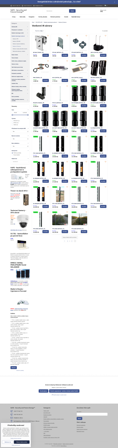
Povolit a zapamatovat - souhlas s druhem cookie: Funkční (64, 391)
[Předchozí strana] (64, 241)
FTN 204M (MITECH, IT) (78, 203)
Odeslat (79, 418)
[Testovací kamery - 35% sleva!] (23, 222)
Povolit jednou (43, 391)
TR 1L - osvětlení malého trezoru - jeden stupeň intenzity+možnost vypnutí (19, 320)
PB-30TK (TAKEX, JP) (96, 77)
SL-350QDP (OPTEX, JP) (97, 153)
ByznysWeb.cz (63, 445)
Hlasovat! (14, 367)
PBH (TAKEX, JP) (37, 77)
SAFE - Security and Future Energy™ (18, 11)
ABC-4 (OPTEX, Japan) (96, 52)
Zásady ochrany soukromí (68, 443)
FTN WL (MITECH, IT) (57, 52)
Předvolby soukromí (57, 443)
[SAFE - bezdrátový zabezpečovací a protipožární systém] (17, 177)
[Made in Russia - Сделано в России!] (23, 300)
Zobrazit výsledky (20, 370)
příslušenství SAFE (17, 182)
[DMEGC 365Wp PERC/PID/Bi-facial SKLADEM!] (23, 274)
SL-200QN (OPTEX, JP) (96, 128)
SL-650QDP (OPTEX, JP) (58, 178)
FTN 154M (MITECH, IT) (97, 178)
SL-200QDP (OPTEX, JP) (58, 153)
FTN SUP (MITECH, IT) (77, 52)
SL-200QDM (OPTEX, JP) (39, 178)
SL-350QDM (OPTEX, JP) (78, 178)
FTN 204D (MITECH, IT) (39, 228)
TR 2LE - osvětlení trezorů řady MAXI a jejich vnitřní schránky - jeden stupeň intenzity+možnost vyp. (19, 329)
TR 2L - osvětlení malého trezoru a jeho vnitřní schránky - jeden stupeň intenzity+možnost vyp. (19, 325)
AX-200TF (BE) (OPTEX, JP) (79, 128)
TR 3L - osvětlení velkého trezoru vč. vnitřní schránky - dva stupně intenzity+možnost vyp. (18, 334)
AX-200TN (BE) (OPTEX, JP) (40, 128)
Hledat (72, 11)
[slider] (12, 115)
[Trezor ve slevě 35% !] (26, 200)
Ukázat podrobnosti (16, 445)
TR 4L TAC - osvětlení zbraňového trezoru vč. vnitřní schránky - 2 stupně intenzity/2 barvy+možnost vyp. (19, 344)
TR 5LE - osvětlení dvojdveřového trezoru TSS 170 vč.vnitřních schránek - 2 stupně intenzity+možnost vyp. (20, 355)
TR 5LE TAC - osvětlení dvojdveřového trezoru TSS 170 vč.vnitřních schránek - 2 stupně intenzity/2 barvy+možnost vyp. (19, 360)
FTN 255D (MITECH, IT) (77, 228)
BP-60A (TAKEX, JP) (38, 52)
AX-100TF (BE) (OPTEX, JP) (59, 128)
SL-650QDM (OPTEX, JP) (39, 203)
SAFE (11, 182)
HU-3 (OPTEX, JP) (56, 77)
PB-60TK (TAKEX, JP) (38, 102)
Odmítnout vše (8, 442)
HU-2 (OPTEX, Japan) (77, 77)
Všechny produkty (17, 153)
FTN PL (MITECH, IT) (57, 102)
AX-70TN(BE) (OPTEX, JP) (78, 102)
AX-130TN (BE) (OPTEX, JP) (98, 102)
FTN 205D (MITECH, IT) (58, 228)
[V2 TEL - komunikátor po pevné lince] (23, 245)
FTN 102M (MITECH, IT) (39, 153)
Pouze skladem (17, 155)
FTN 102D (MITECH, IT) (77, 153)
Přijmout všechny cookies (21, 442)
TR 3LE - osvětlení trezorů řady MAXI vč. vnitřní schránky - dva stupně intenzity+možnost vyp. (19, 339)
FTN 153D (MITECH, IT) (58, 203)
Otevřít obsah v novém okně (59, 395)
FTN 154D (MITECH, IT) (97, 203)
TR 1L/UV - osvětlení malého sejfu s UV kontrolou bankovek (19, 363)
